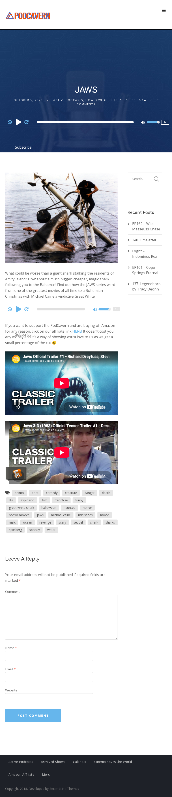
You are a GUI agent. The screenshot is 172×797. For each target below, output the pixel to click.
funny (79, 500)
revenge (45, 522)
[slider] (153, 125)
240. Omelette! (144, 240)
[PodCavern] (28, 14)
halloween (48, 507)
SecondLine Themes (64, 788)
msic (12, 522)
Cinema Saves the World (113, 762)
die (11, 500)
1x (165, 122)
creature (71, 493)
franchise (61, 500)
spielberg (15, 530)
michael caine (61, 515)
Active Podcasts (68, 100)
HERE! (77, 331)
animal (19, 493)
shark (94, 522)
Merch (47, 774)
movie (104, 515)
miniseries (85, 515)
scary (62, 522)
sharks (110, 522)
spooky (34, 530)
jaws (40, 515)
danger (89, 493)
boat (35, 493)
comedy (52, 493)
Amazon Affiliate (21, 774)
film (44, 500)
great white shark (21, 507)
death (106, 493)
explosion (27, 500)
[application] (86, 122)
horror (87, 507)
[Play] (18, 121)
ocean (27, 522)
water (51, 530)
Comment (12, 591)
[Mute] (143, 123)
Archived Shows (53, 762)
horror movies (19, 515)
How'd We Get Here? (103, 100)
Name (11, 648)
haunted (69, 507)
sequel (78, 522)
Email (10, 669)
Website (11, 690)
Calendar (80, 762)
